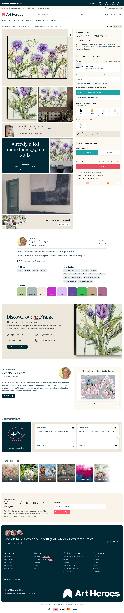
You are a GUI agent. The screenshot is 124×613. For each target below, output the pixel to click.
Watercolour (68, 274)
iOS (32, 133)
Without (88, 153)
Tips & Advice (52, 20)
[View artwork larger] (70, 31)
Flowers (67, 270)
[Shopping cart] (120, 14)
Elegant (43, 270)
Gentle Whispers (70, 281)
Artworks (5, 20)
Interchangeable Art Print (89, 97)
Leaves (102, 274)
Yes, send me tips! (61, 512)
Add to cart (99, 166)
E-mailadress (58, 502)
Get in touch (114, 542)
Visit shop (101, 240)
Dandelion (75, 270)
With (110, 153)
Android (40, 133)
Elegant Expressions (85, 281)
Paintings (85, 270)
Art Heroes (98, 553)
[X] (22, 580)
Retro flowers (93, 274)
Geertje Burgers (83, 33)
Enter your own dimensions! (93, 83)
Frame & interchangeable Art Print (92, 92)
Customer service (71, 553)
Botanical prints (80, 274)
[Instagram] (13, 580)
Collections (17, 20)
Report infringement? (67, 604)
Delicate (27, 270)
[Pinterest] (16, 580)
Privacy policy (79, 604)
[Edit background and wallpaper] (70, 35)
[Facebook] (19, 580)
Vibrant (35, 270)
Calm (20, 270)
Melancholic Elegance (91, 277)
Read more (101, 243)
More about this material (112, 61)
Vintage (93, 270)
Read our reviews (25, 170)
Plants (66, 277)
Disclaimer (57, 604)
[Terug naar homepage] (12, 14)
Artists (28, 20)
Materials (39, 20)
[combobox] (56, 14)
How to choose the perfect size (110, 75)
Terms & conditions (46, 604)
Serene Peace (76, 277)
